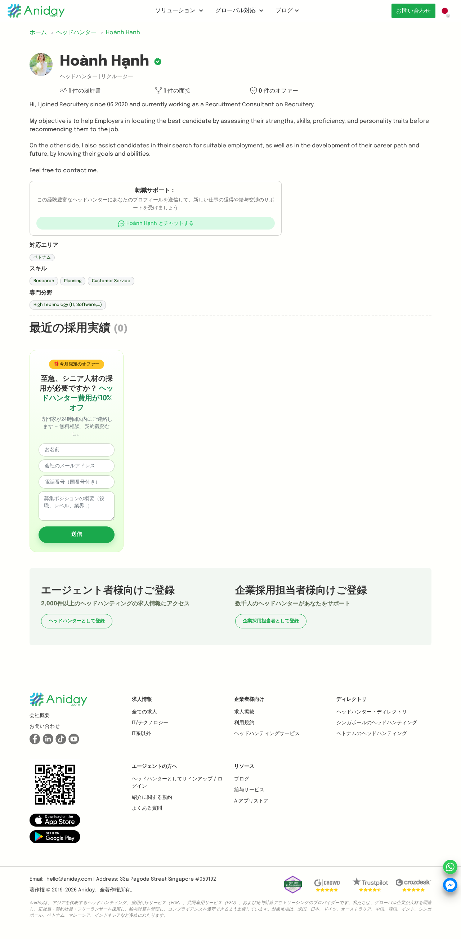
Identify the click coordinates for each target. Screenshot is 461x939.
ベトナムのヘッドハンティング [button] (371, 733)
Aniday (86, 890)
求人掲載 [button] (244, 712)
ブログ (284, 11)
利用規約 (244, 722)
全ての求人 (144, 712)
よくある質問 (147, 808)
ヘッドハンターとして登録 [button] (77, 621)
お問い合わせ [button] (45, 726)
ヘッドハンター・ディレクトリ (371, 712)
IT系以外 (141, 733)
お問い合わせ (413, 11)
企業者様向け (249, 699)
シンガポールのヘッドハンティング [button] (376, 722)
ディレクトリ (351, 699)
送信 (76, 534)
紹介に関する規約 (152, 797)
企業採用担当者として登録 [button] (271, 621)
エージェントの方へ (154, 766)
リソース (244, 766)
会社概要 (40, 715)
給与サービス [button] (249, 789)
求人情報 (142, 699)
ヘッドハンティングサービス (267, 733)
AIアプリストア (251, 801)
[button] (155, 223)
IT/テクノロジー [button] (150, 722)
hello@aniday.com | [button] (70, 879)
